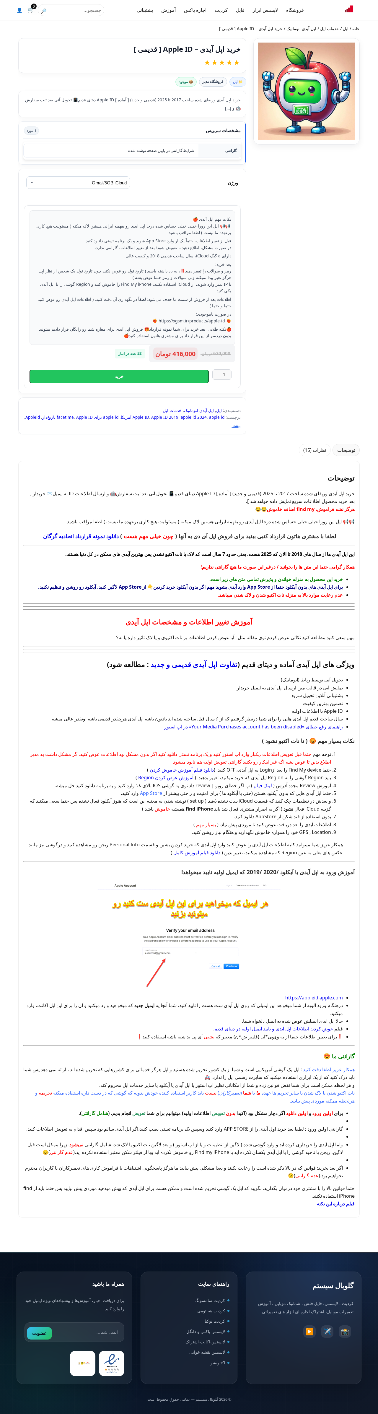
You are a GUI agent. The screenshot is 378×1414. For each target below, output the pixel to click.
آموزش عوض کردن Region (165, 777)
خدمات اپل (329, 28)
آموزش (168, 10)
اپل (345, 28)
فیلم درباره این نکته (336, 1203)
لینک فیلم (263, 785)
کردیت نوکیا (215, 1321)
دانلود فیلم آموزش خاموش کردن (182, 770)
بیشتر (236, 425)
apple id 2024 (194, 417)
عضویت (39, 1333)
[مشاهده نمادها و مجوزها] (82, 1363)
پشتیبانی (145, 10)
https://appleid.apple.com (314, 997)
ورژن (233, 182)
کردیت (221, 10)
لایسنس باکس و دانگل (205, 1331)
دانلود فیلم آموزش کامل (196, 852)
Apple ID (141, 417)
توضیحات (346, 450)
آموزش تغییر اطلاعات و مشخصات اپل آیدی (189, 621)
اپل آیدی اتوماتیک (301, 28)
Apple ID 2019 (164, 417)
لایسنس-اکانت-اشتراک (205, 1342)
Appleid (32, 417)
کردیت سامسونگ (210, 1300)
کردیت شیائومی (211, 1311)
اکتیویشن (217, 1363)
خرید (119, 376)
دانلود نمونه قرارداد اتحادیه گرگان (81, 536)
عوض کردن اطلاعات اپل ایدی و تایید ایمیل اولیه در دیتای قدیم (273, 1028)
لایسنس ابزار (265, 10)
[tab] (346, 450)
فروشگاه (295, 10)
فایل (240, 10)
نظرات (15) (314, 450)
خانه (356, 28)
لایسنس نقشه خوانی (207, 1352)
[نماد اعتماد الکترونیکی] (111, 1363)
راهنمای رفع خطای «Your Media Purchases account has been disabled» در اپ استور (253, 726)
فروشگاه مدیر (213, 81)
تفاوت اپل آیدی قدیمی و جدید (194, 664)
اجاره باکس (195, 10)
